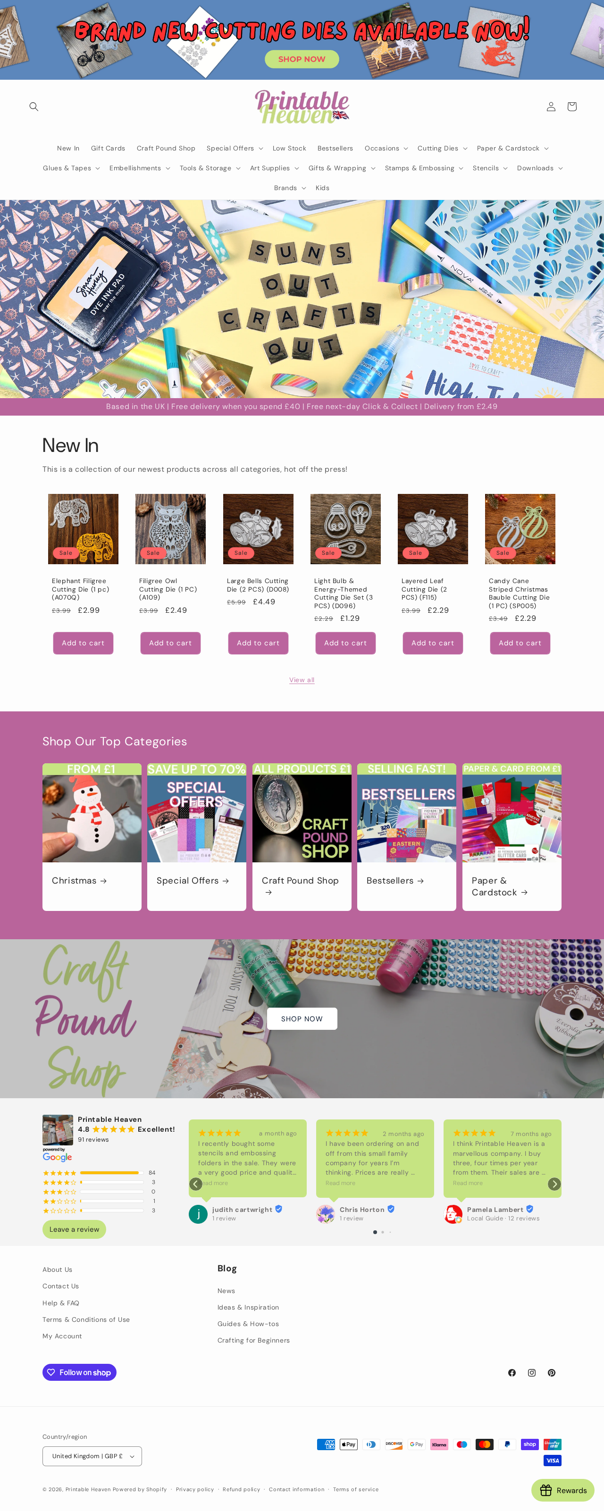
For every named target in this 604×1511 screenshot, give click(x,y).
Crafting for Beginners (254, 1340)
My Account (62, 1336)
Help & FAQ (61, 1302)
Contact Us (60, 1286)
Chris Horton (362, 1209)
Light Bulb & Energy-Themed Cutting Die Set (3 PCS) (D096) (343, 593)
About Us (57, 1269)
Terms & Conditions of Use (86, 1319)
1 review (224, 1218)
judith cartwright (242, 1209)
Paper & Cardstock (495, 886)
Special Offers (188, 880)
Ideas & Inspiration (248, 1307)
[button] (34, 106)
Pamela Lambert (495, 1209)
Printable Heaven (88, 1489)
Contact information (296, 1489)
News (226, 1290)
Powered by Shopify (140, 1489)
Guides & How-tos (248, 1323)
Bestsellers (390, 880)
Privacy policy (195, 1489)
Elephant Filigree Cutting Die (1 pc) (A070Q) (80, 589)
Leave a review (74, 1229)
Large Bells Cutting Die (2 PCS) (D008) (258, 585)
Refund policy (241, 1489)
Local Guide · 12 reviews (503, 1218)
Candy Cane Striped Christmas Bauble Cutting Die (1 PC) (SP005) (519, 593)
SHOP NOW (302, 1019)
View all (302, 680)
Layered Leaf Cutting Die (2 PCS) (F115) (424, 589)
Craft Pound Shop (300, 880)
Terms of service (355, 1489)
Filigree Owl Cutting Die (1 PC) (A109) (168, 589)
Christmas (74, 880)
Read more (213, 1183)
